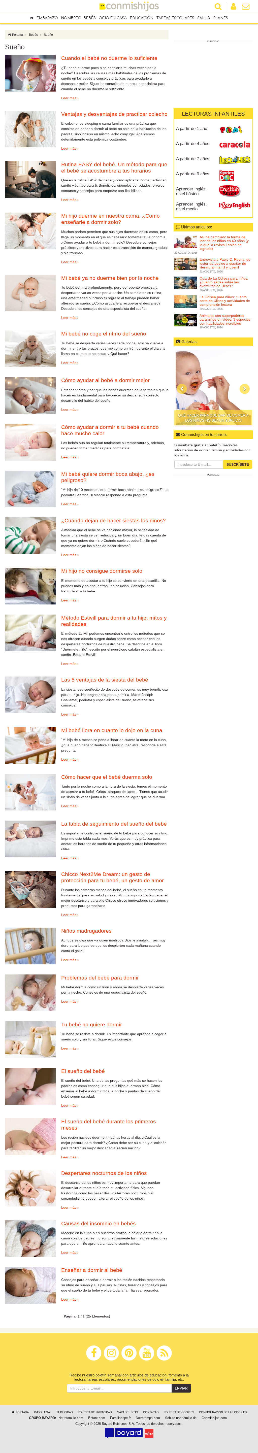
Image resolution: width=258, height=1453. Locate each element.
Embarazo (47, 18)
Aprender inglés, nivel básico (191, 191)
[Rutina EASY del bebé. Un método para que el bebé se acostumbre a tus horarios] (30, 179)
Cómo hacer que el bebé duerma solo (106, 777)
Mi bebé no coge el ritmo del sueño (103, 333)
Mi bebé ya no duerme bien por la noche (110, 278)
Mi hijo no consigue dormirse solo (101, 571)
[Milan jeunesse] (149, 1433)
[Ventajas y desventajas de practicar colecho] (30, 129)
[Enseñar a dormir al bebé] (30, 1285)
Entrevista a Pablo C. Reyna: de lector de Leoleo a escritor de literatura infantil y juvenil (225, 263)
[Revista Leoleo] (234, 161)
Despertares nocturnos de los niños (104, 1173)
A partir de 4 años (192, 143)
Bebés (89, 18)
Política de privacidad (95, 1412)
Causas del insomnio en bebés (98, 1223)
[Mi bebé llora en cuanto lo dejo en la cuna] (30, 745)
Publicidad (64, 1412)
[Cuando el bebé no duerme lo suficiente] (30, 73)
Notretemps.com (148, 1418)
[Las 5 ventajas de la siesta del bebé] (30, 695)
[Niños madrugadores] (30, 946)
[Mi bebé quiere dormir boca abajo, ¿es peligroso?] (30, 489)
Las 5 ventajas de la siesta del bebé (104, 680)
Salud (203, 18)
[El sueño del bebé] (30, 1086)
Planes (220, 18)
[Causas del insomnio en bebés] (30, 1238)
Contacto (151, 1412)
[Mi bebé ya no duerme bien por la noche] (30, 293)
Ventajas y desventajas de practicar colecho (114, 114)
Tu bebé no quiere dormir (91, 1024)
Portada (17, 35)
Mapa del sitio (127, 1412)
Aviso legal (42, 1412)
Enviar (181, 1388)
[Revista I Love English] (234, 206)
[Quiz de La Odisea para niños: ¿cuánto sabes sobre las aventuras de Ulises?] (185, 282)
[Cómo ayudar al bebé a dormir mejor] (30, 395)
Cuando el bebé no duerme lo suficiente (109, 58)
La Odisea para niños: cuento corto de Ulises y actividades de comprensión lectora (225, 301)
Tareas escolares (175, 18)
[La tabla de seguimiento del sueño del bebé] (30, 839)
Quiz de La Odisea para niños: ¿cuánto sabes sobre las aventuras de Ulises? (224, 282)
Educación (141, 18)
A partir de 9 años (192, 174)
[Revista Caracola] (234, 146)
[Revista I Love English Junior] (234, 191)
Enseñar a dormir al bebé (91, 1270)
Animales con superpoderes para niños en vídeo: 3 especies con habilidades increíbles (225, 319)
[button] (182, 389)
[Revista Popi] (234, 130)
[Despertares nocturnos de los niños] (30, 1188)
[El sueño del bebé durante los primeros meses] (30, 1136)
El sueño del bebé (83, 1071)
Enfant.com (96, 1418)
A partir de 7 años (192, 158)
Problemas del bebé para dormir (100, 978)
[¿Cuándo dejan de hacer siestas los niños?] (30, 535)
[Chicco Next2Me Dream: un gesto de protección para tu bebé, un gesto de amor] (30, 889)
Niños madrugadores (86, 931)
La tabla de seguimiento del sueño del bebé (114, 824)
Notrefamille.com (70, 1418)
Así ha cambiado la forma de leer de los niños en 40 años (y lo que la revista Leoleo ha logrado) (224, 243)
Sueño (48, 35)
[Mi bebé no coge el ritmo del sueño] (30, 348)
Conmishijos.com (214, 1418)
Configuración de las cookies (223, 1412)
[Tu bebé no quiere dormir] (30, 1039)
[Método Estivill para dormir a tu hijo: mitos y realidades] (30, 633)
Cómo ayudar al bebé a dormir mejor (105, 380)
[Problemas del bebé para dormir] (30, 992)
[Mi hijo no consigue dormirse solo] (30, 586)
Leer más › (70, 98)
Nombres (70, 18)
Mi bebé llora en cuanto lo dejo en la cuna (111, 730)
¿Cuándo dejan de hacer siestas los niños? (113, 520)
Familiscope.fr (120, 1418)
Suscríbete (238, 464)
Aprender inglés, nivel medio (191, 206)
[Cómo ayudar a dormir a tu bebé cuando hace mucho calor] (30, 442)
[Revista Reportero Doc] (234, 176)
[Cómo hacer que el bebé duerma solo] (30, 792)
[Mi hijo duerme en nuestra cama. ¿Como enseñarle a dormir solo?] (30, 231)
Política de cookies (179, 1412)
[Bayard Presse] (124, 1433)
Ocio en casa (113, 18)
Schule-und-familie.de (181, 1418)
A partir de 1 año (191, 128)
